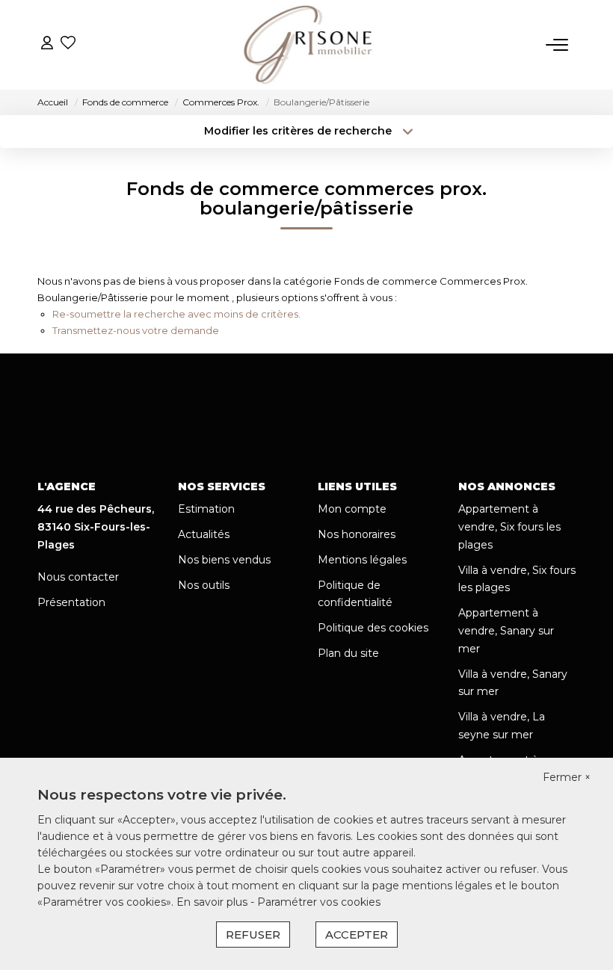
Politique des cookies (373, 627)
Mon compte (352, 509)
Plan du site (348, 653)
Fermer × (567, 777)
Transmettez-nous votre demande (135, 330)
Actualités (204, 534)
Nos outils (204, 585)
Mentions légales (362, 559)
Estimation (206, 509)
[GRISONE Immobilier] (308, 45)
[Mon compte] (47, 44)
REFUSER (253, 934)
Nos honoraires (356, 534)
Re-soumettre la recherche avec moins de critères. (176, 314)
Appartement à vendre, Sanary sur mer (506, 630)
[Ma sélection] (68, 44)
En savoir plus (213, 902)
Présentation (71, 602)
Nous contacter (78, 577)
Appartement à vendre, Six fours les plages (509, 527)
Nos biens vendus (224, 559)
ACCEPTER (356, 934)
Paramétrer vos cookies (319, 902)
